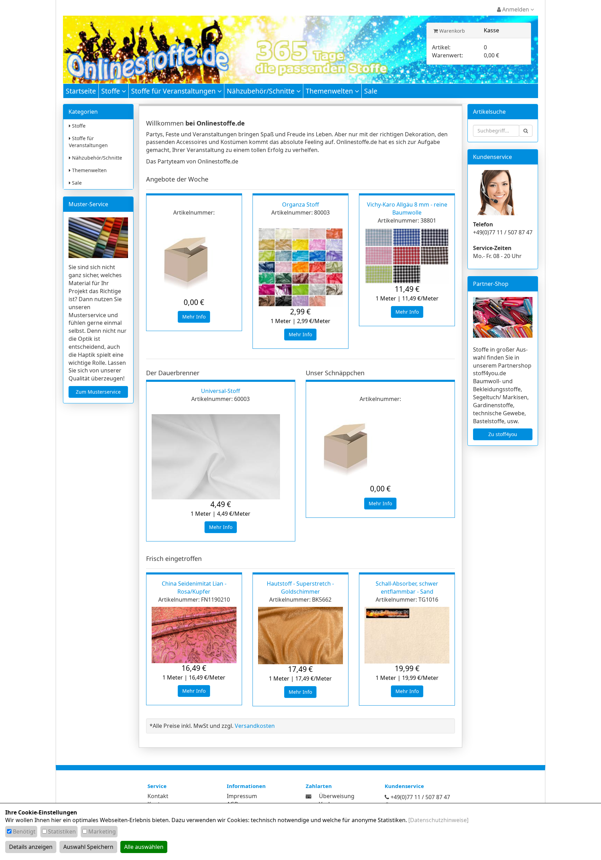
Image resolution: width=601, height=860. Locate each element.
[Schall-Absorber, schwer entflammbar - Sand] (406, 635)
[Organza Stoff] (300, 267)
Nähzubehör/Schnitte (261, 91)
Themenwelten (330, 91)
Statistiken (62, 831)
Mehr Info (194, 316)
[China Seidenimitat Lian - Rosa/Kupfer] (194, 635)
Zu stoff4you (502, 434)
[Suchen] (525, 131)
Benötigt (24, 831)
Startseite (81, 91)
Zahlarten (319, 785)
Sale (370, 91)
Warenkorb (451, 30)
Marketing (102, 831)
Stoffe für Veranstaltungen (174, 91)
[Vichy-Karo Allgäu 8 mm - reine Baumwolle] (406, 256)
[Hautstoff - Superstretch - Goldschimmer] (300, 635)
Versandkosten (255, 726)
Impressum (242, 796)
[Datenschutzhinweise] (438, 820)
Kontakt (157, 796)
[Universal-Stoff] (221, 456)
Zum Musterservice (98, 391)
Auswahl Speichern (88, 847)
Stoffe (111, 91)
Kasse (491, 30)
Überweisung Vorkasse (336, 800)
